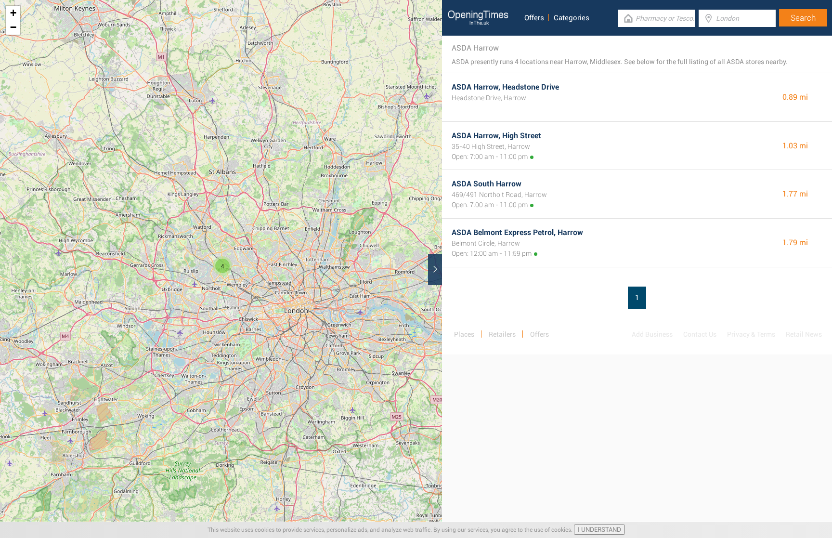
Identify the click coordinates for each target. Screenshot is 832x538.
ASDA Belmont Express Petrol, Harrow (517, 232)
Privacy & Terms (751, 334)
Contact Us (699, 334)
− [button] (13, 27)
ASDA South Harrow (486, 183)
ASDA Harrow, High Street (496, 135)
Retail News (804, 334)
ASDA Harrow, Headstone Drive (505, 87)
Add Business (652, 334)
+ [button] (13, 13)
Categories (571, 17)
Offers (534, 17)
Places (464, 334)
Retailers (502, 334)
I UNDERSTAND (599, 529)
